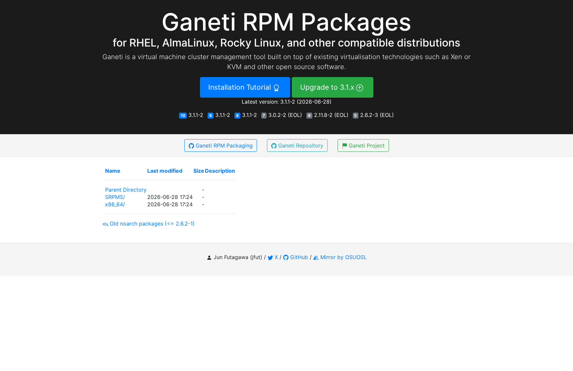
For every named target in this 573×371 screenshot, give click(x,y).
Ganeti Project (367, 145)
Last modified (164, 170)
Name (112, 170)
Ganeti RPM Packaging (224, 145)
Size (198, 170)
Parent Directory (126, 189)
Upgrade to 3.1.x (328, 87)
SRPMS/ (115, 197)
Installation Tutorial (240, 87)
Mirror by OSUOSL (343, 257)
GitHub (299, 257)
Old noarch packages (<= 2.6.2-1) (152, 223)
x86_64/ (115, 204)
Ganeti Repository (300, 145)
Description (220, 170)
